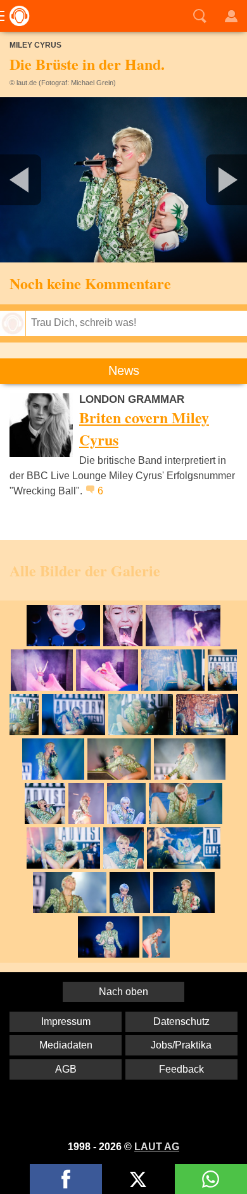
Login (231, 16)
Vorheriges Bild (41, 179)
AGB (66, 1069)
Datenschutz (181, 1021)
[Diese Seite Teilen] (66, 1179)
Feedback (181, 1069)
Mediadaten (65, 1045)
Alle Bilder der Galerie (85, 570)
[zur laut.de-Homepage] (16, 16)
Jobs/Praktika (181, 1045)
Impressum (66, 1021)
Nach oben (123, 991)
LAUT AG (156, 1146)
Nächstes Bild (123, 179)
